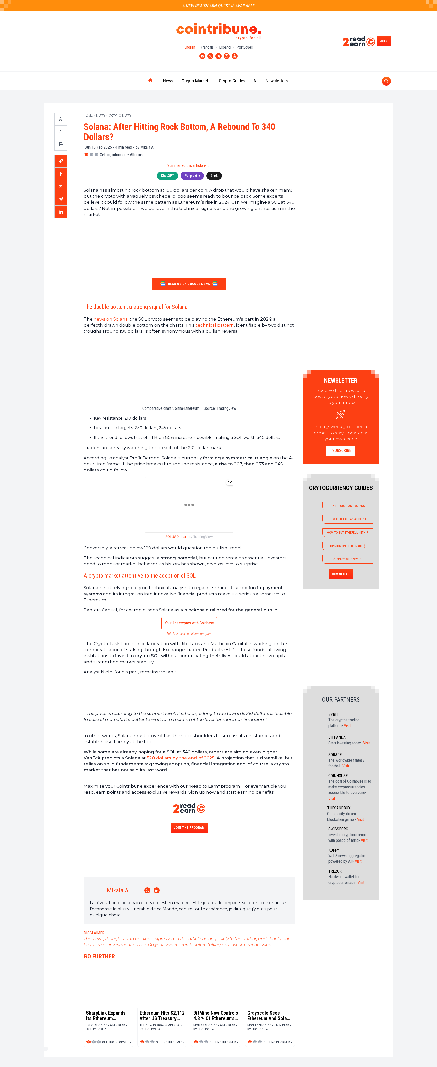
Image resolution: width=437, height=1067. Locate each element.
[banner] (189, 352)
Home (88, 115)
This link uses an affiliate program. (189, 634)
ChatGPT (167, 176)
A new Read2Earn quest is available (218, 5)
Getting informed (113, 154)
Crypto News (120, 115)
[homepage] (140, 81)
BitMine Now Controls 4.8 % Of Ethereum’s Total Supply (215, 1015)
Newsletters (277, 81)
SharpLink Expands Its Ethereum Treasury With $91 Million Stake (106, 1015)
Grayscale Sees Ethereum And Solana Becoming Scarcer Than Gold (269, 1015)
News (168, 81)
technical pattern (215, 325)
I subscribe (340, 450)
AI (255, 81)
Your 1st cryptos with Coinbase (189, 623)
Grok (214, 176)
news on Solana (111, 319)
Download (340, 574)
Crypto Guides (232, 81)
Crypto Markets (196, 81)
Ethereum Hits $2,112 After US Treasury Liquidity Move (162, 1015)
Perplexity (192, 176)
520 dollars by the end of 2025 (180, 757)
